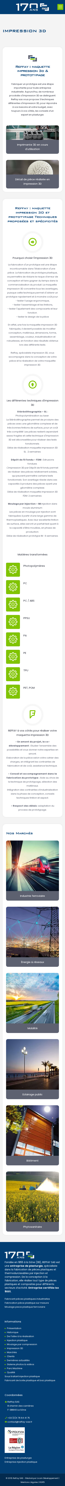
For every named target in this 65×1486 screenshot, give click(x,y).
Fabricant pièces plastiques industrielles (27, 1299)
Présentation (14, 1328)
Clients (11, 1356)
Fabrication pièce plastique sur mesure (27, 1303)
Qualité (11, 1372)
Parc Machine (14, 1368)
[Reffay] (32, 7)
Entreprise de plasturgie (18, 1458)
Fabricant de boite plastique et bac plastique (30, 1380)
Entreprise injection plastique (21, 1462)
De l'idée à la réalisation (20, 1336)
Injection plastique (17, 1340)
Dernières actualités (18, 1360)
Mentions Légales (29, 1482)
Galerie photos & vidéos (20, 1364)
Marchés (12, 1352)
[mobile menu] (60, 7)
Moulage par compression (22, 1344)
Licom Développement (47, 1478)
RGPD (42, 1482)
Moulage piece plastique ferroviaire (25, 1307)
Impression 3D (15, 1348)
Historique (12, 1332)
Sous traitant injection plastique (22, 1376)
